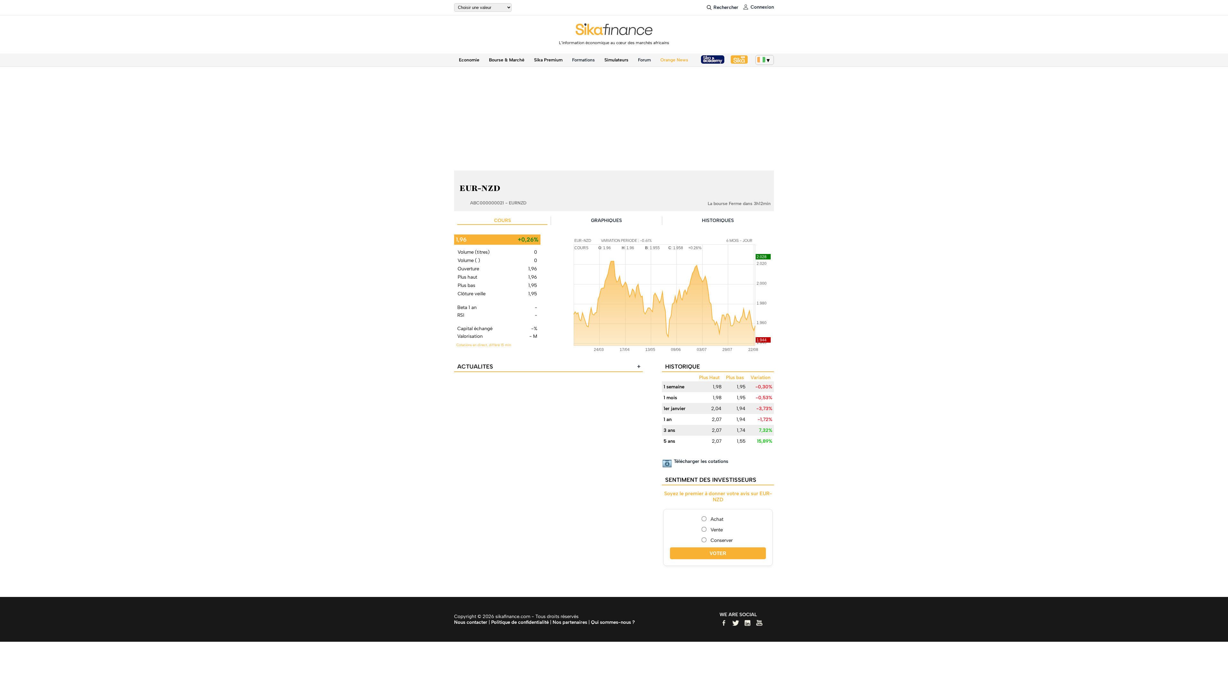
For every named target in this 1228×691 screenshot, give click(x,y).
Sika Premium (548, 60)
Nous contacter (470, 622)
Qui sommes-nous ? (613, 622)
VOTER (718, 553)
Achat (717, 519)
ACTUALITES (549, 366)
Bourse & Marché (506, 60)
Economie (469, 60)
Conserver (722, 540)
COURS (502, 220)
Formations (583, 60)
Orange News (674, 60)
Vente (717, 530)
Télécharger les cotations (701, 461)
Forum (644, 60)
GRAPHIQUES (606, 220)
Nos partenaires (570, 622)
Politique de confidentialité (520, 622)
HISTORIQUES (718, 220)
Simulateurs (616, 60)
